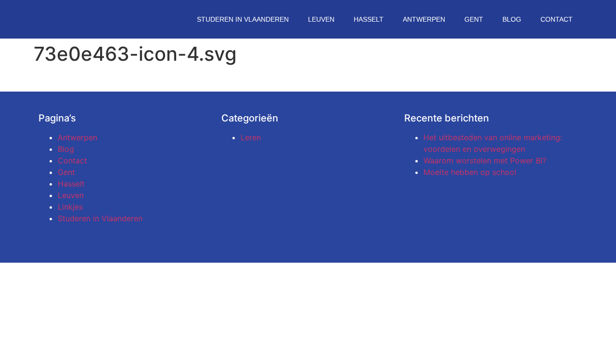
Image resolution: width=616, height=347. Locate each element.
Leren (251, 137)
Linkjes (70, 207)
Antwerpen (424, 19)
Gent (473, 19)
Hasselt (369, 19)
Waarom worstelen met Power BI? (485, 160)
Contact (556, 19)
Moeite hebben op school (470, 172)
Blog (511, 19)
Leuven (321, 19)
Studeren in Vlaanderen (243, 19)
